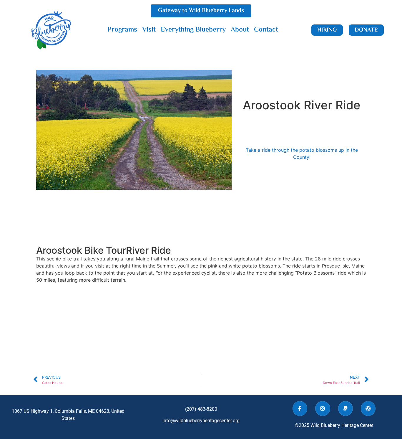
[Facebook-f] (300, 408)
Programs (122, 29)
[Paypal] (345, 408)
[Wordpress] (368, 408)
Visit (149, 29)
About (240, 29)
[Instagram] (322, 408)
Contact (266, 29)
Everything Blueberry (193, 29)
